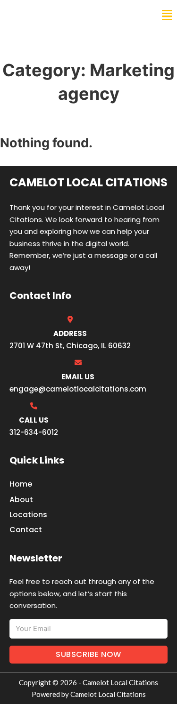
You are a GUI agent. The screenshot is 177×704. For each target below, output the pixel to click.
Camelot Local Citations (72, 15)
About (21, 499)
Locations (28, 514)
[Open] (167, 15)
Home (20, 484)
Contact (25, 529)
